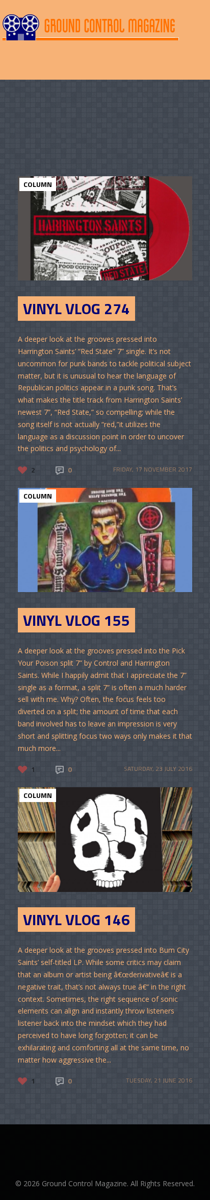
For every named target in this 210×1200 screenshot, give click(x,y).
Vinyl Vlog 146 (76, 919)
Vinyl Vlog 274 (76, 308)
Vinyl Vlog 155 (76, 620)
